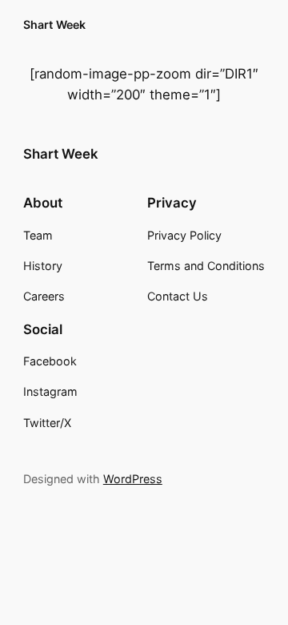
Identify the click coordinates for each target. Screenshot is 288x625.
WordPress (132, 479)
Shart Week (54, 24)
